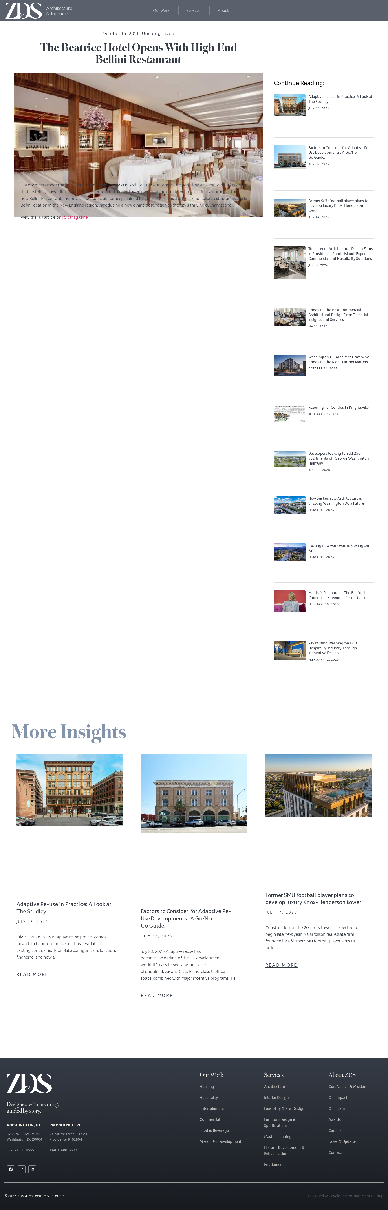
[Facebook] (11, 1169)
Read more (32, 974)
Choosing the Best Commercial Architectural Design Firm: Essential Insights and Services (338, 314)
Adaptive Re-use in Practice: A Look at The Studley (340, 99)
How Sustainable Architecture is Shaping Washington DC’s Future (336, 501)
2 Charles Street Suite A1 (68, 1134)
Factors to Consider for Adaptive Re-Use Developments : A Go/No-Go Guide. (339, 152)
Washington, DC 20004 (24, 1139)
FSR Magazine (75, 217)
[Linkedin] (32, 1169)
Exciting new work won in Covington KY (338, 548)
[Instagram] (22, 1169)
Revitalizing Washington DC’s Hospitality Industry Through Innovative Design (332, 647)
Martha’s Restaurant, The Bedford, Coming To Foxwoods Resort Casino (338, 595)
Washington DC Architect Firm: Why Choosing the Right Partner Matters (338, 359)
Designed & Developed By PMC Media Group (346, 1196)
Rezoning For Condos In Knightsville (338, 407)
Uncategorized (158, 33)
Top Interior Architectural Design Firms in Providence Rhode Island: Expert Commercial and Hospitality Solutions (340, 253)
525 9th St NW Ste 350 (24, 1134)
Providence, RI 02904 (65, 1139)
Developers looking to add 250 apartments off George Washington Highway (338, 458)
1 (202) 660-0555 (20, 1150)
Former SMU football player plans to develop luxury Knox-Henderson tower (338, 205)
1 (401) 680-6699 (63, 1150)
